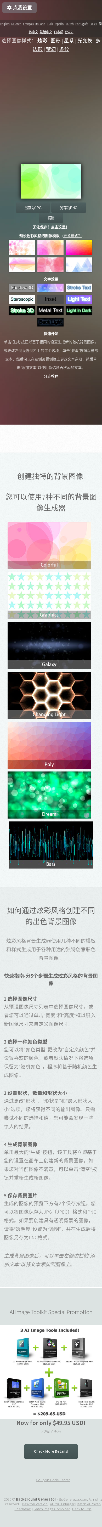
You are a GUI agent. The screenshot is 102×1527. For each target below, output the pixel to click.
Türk (50, 24)
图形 (56, 41)
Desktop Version (35, 1503)
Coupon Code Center (53, 1479)
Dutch (70, 24)
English (5, 24)
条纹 (64, 49)
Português (81, 24)
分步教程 (51, 376)
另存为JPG (33, 208)
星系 (69, 41)
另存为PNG (68, 208)
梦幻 (51, 49)
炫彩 (42, 41)
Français (28, 24)
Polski (93, 24)
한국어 (69, 32)
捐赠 (51, 218)
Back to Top (81, 1508)
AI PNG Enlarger (62, 1503)
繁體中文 (46, 32)
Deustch (16, 24)
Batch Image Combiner (51, 1508)
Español (59, 24)
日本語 (58, 32)
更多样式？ (72, 235)
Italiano (40, 24)
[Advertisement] (51, 113)
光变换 (84, 41)
